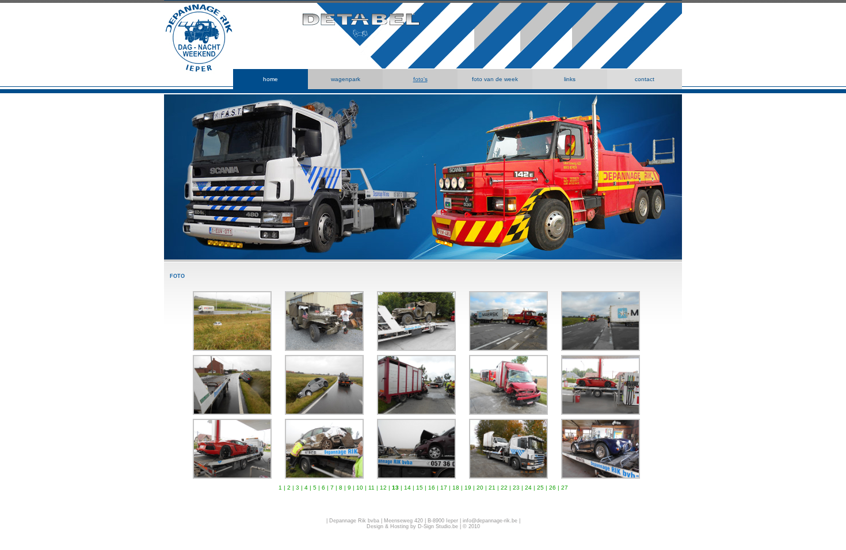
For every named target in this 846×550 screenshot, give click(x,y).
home (270, 79)
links (570, 79)
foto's (420, 79)
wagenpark (345, 79)
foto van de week (495, 79)
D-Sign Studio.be (438, 526)
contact (644, 79)
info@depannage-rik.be (490, 521)
